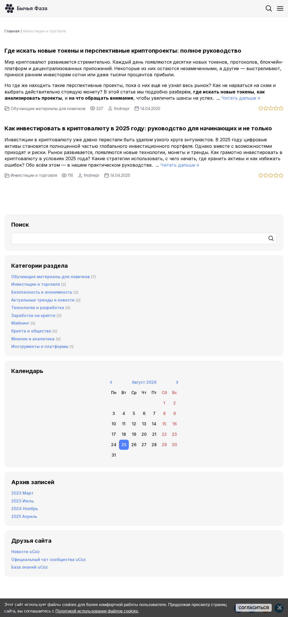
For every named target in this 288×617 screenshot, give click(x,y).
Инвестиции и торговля (34, 175)
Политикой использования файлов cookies (96, 611)
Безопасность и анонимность (41, 292)
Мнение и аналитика (33, 338)
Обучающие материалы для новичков (48, 108)
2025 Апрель (24, 516)
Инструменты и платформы (39, 346)
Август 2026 (144, 382)
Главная (11, 31)
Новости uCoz (25, 551)
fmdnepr (122, 108)
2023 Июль (22, 500)
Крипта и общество (31, 330)
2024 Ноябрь (24, 508)
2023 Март (22, 493)
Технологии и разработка (37, 307)
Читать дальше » (240, 98)
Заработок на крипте (33, 315)
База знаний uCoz (29, 567)
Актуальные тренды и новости (43, 300)
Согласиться (253, 607)
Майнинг (20, 323)
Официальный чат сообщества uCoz (48, 559)
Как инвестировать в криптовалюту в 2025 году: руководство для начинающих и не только (138, 128)
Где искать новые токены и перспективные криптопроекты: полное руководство (122, 50)
